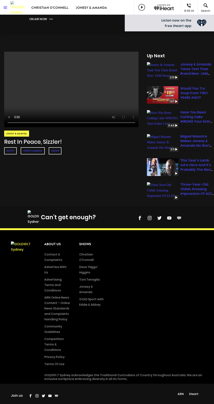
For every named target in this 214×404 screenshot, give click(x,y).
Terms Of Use (54, 364)
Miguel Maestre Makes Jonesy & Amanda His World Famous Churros (196, 143)
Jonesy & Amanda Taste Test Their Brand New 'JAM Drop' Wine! (195, 71)
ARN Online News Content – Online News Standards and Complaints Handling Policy (57, 308)
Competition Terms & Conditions (54, 344)
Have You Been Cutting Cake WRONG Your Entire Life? (196, 119)
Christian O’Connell (49, 7)
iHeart (194, 394)
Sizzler (55, 150)
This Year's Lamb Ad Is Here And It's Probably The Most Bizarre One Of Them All (196, 169)
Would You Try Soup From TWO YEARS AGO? (194, 93)
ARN (181, 394)
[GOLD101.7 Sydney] (17, 7)
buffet (10, 150)
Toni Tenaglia (89, 279)
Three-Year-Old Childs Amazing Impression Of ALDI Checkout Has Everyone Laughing (196, 193)
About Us (52, 244)
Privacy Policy (54, 357)
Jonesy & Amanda (91, 7)
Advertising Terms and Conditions (53, 284)
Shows (85, 244)
